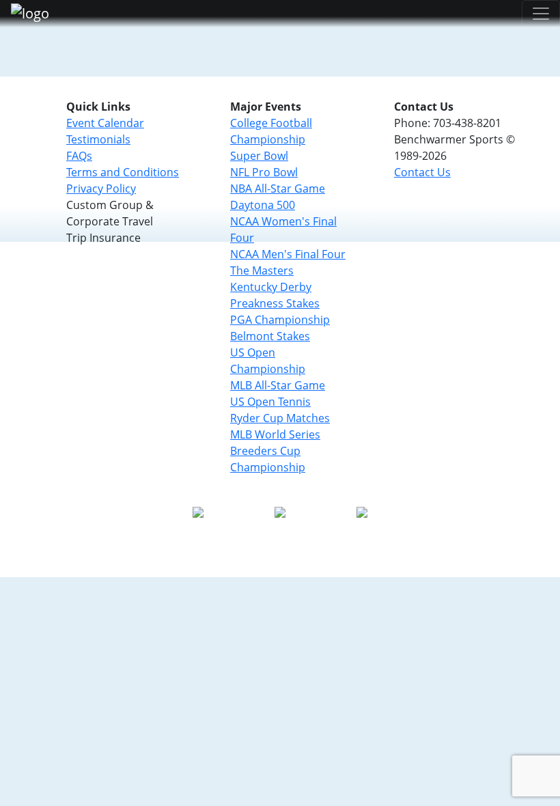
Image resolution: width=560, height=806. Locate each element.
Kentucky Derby (270, 286)
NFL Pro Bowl (264, 172)
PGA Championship (280, 319)
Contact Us (422, 172)
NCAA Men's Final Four (288, 254)
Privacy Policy (101, 188)
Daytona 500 (262, 204)
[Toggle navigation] (541, 13)
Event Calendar (105, 122)
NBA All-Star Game (277, 188)
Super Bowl (259, 155)
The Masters (262, 270)
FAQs (79, 155)
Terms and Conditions (122, 172)
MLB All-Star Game (277, 385)
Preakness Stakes (275, 303)
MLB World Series (275, 434)
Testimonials (98, 139)
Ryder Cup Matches (280, 418)
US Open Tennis (270, 401)
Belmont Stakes (270, 336)
